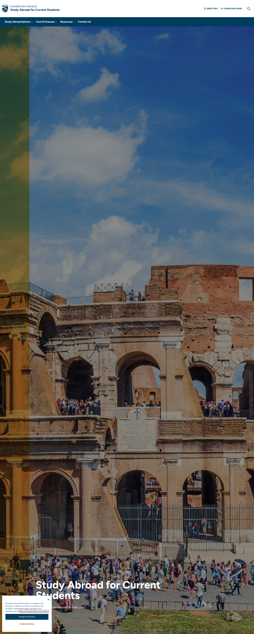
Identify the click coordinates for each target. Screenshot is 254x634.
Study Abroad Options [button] (18, 21)
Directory (212, 8)
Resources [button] (66, 21)
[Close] (48, 599)
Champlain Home (233, 8)
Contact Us (84, 21)
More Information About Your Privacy (34, 611)
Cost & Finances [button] (45, 21)
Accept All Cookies (27, 617)
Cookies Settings (27, 624)
